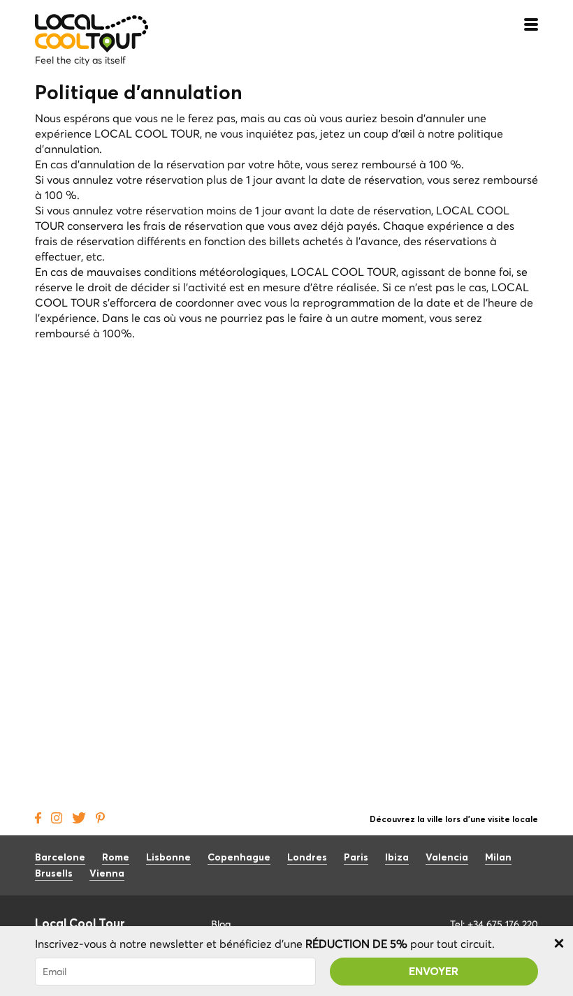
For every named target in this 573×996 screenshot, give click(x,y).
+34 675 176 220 (502, 924)
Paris (356, 858)
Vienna (106, 874)
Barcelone (60, 858)
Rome (115, 858)
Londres (307, 858)
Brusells (54, 874)
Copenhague (239, 858)
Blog (221, 924)
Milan (498, 858)
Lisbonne (168, 858)
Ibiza (397, 858)
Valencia (447, 858)
